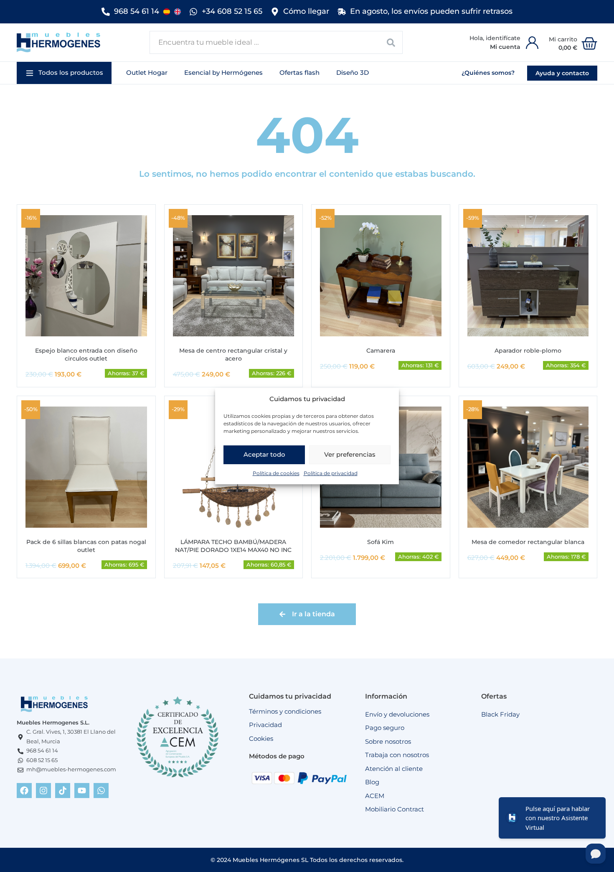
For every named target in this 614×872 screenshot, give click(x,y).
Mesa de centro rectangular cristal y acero (233, 354)
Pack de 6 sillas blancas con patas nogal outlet (86, 546)
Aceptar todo (264, 454)
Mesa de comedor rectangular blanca (528, 542)
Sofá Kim (380, 542)
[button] (64, 73)
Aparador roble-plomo (528, 350)
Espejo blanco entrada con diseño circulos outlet (86, 354)
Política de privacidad (331, 473)
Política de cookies (276, 473)
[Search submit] (391, 42)
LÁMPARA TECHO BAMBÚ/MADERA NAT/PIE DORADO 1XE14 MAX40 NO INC (233, 546)
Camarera (380, 350)
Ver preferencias (350, 454)
